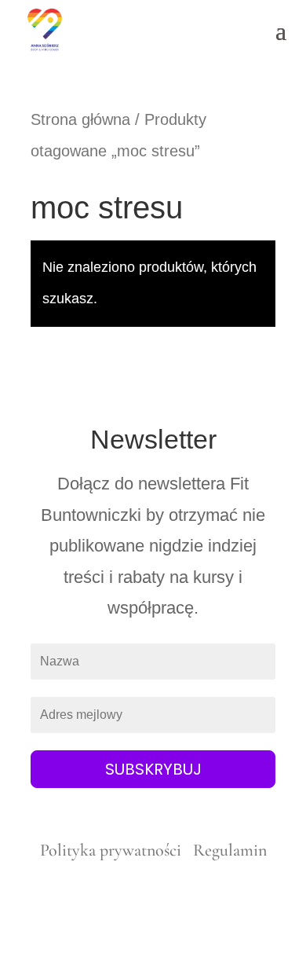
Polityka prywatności (112, 850)
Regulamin (230, 850)
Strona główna (80, 119)
